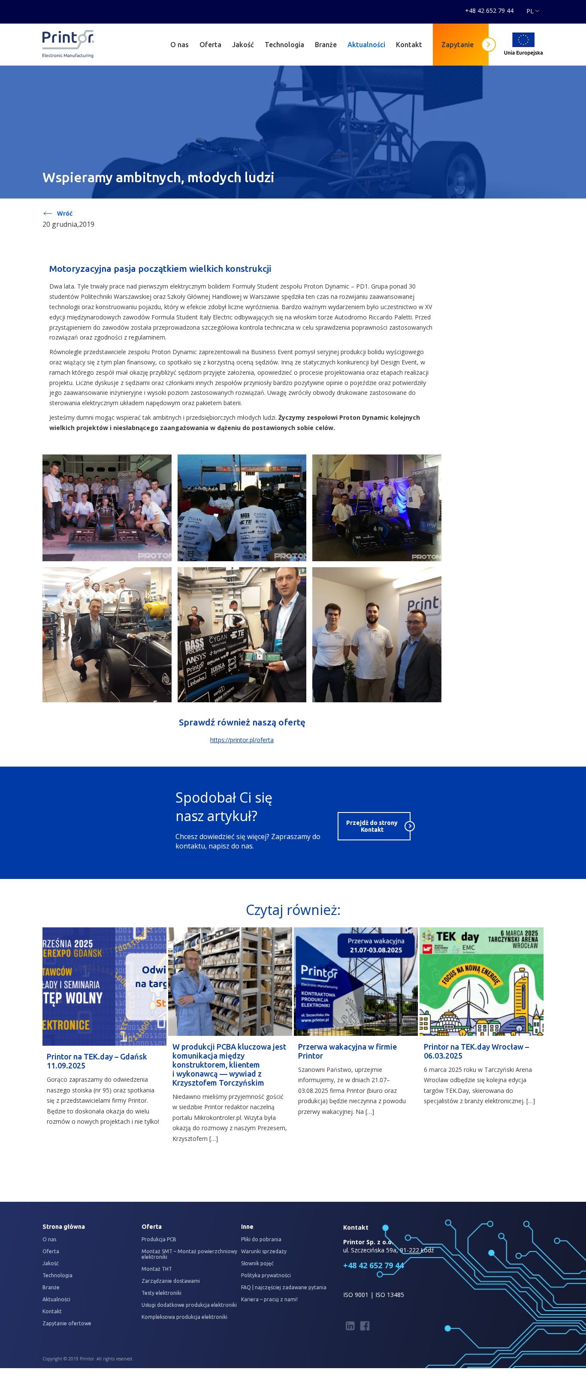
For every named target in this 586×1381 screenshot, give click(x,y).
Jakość (243, 44)
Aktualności (366, 44)
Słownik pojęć (257, 1263)
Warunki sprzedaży (264, 1251)
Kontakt (409, 44)
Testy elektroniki (161, 1293)
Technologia (284, 44)
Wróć (64, 213)
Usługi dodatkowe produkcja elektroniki (189, 1305)
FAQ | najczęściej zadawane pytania (283, 1287)
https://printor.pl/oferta (242, 740)
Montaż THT (157, 1269)
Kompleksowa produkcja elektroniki (184, 1317)
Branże (326, 44)
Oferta (210, 44)
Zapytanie (457, 44)
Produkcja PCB (159, 1239)
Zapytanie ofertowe (66, 1323)
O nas (179, 44)
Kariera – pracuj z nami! (269, 1299)
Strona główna (63, 1226)
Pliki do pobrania (261, 1239)
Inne (247, 1226)
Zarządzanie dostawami (171, 1281)
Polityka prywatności (266, 1275)
